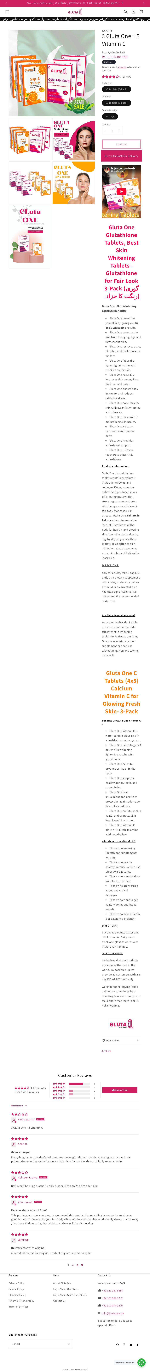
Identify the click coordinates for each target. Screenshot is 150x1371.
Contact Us (59, 1300)
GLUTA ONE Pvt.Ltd (78, 1369)
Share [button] (108, 1051)
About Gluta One (62, 1283)
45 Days (112, 117)
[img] (19, 1114)
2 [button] (73, 1265)
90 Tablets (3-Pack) (118, 89)
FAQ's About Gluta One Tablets (70, 1294)
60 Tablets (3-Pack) (118, 103)
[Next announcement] (144, 3)
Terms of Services (18, 1306)
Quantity (106, 124)
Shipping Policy (17, 1294)
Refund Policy (16, 1289)
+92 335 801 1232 (112, 1298)
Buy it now (121, 156)
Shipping (122, 66)
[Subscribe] (68, 1344)
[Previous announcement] (6, 3)
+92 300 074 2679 (112, 1305)
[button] (7, 12)
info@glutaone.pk (113, 1313)
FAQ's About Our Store (65, 1289)
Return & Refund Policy (21, 1300)
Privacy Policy (16, 1283)
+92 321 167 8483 (112, 1290)
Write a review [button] (120, 1089)
